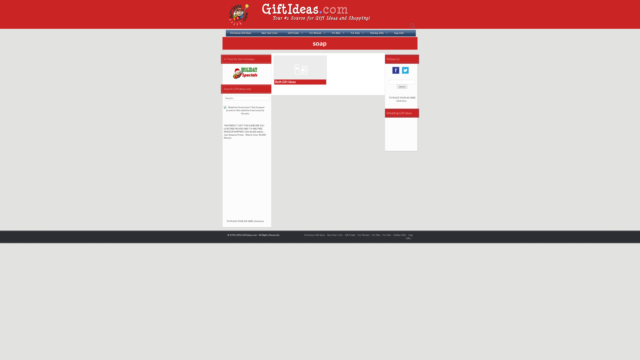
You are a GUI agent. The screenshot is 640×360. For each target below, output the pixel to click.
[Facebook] (396, 71)
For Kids (355, 33)
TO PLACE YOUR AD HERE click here (245, 221)
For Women (316, 33)
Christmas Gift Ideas (240, 33)
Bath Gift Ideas (285, 82)
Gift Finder (293, 33)
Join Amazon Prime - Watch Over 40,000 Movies (245, 136)
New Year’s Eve (270, 33)
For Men (336, 33)
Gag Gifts (399, 33)
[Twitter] (406, 71)
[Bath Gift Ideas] (300, 70)
